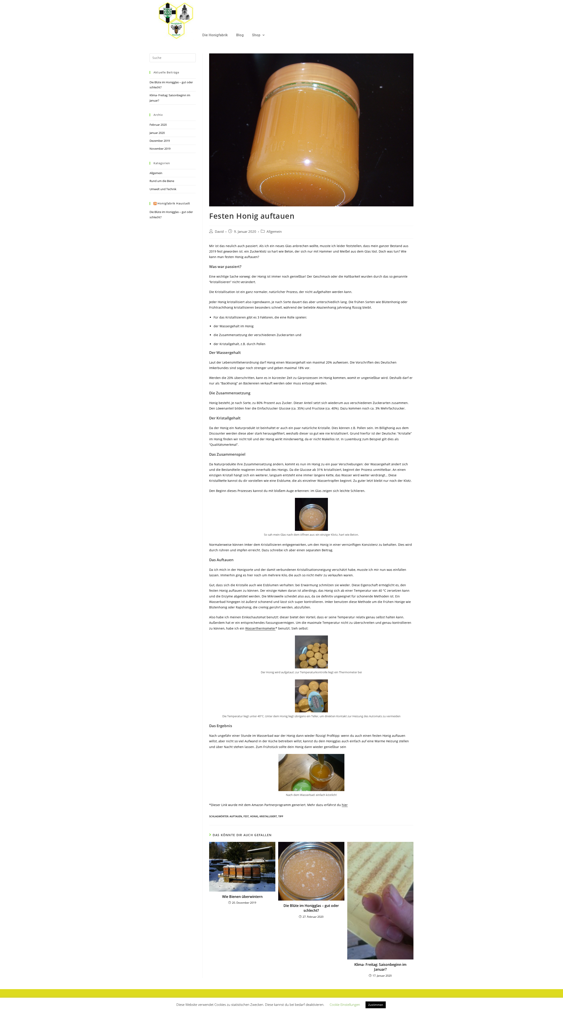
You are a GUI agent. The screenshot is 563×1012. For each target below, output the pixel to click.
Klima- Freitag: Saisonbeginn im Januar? (380, 967)
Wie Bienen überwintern (242, 896)
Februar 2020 (158, 125)
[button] (258, 35)
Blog (240, 35)
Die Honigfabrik (215, 35)
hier (345, 805)
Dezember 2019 (160, 141)
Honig (254, 816)
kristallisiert (268, 816)
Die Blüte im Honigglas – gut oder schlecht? (311, 908)
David (219, 231)
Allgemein (274, 231)
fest (246, 816)
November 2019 (160, 149)
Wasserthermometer (260, 628)
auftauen (236, 816)
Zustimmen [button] (375, 1005)
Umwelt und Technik (163, 189)
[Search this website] (173, 57)
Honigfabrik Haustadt (173, 203)
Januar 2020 (157, 133)
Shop (256, 35)
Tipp (280, 816)
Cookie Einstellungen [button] (345, 1004)
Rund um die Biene (162, 181)
